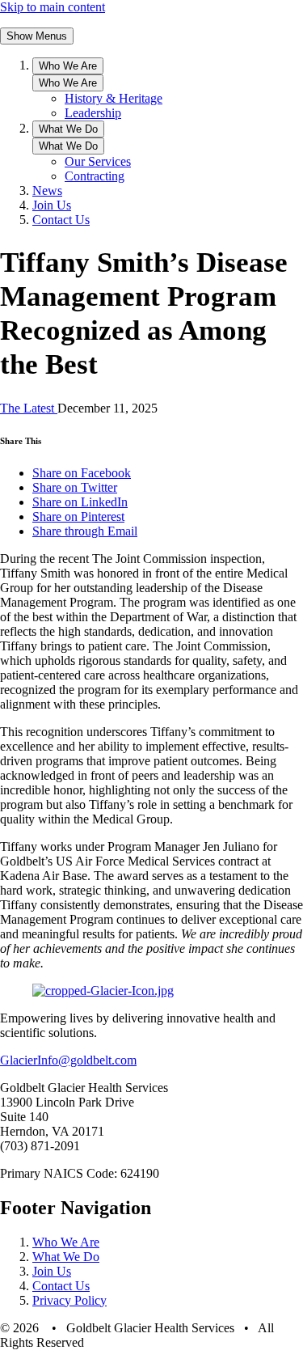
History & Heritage (113, 98)
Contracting (94, 176)
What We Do (68, 129)
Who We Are (68, 66)
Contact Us (61, 219)
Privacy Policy (69, 1300)
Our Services (98, 161)
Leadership (93, 113)
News (47, 190)
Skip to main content (52, 7)
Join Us (51, 205)
